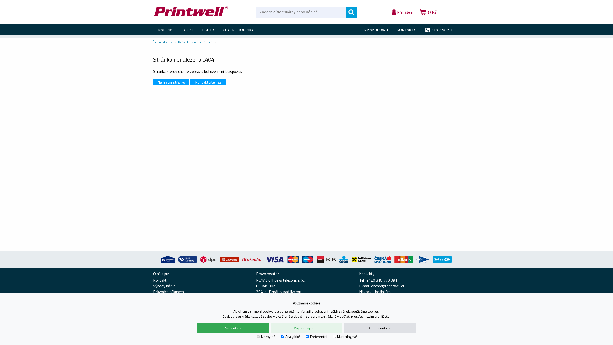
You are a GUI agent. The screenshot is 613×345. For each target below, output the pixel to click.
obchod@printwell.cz (388, 286)
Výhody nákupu (165, 286)
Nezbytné (268, 336)
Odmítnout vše (380, 328)
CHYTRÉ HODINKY (238, 30)
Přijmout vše (233, 328)
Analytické (292, 336)
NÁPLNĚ (165, 30)
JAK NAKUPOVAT (374, 30)
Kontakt (160, 280)
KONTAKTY (406, 30)
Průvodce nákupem (168, 291)
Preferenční (318, 336)
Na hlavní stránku (171, 82)
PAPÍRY (208, 30)
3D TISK (187, 30)
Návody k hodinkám (375, 291)
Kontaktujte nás (208, 82)
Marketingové (347, 336)
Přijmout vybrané (306, 328)
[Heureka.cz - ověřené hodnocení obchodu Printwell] (451, 19)
